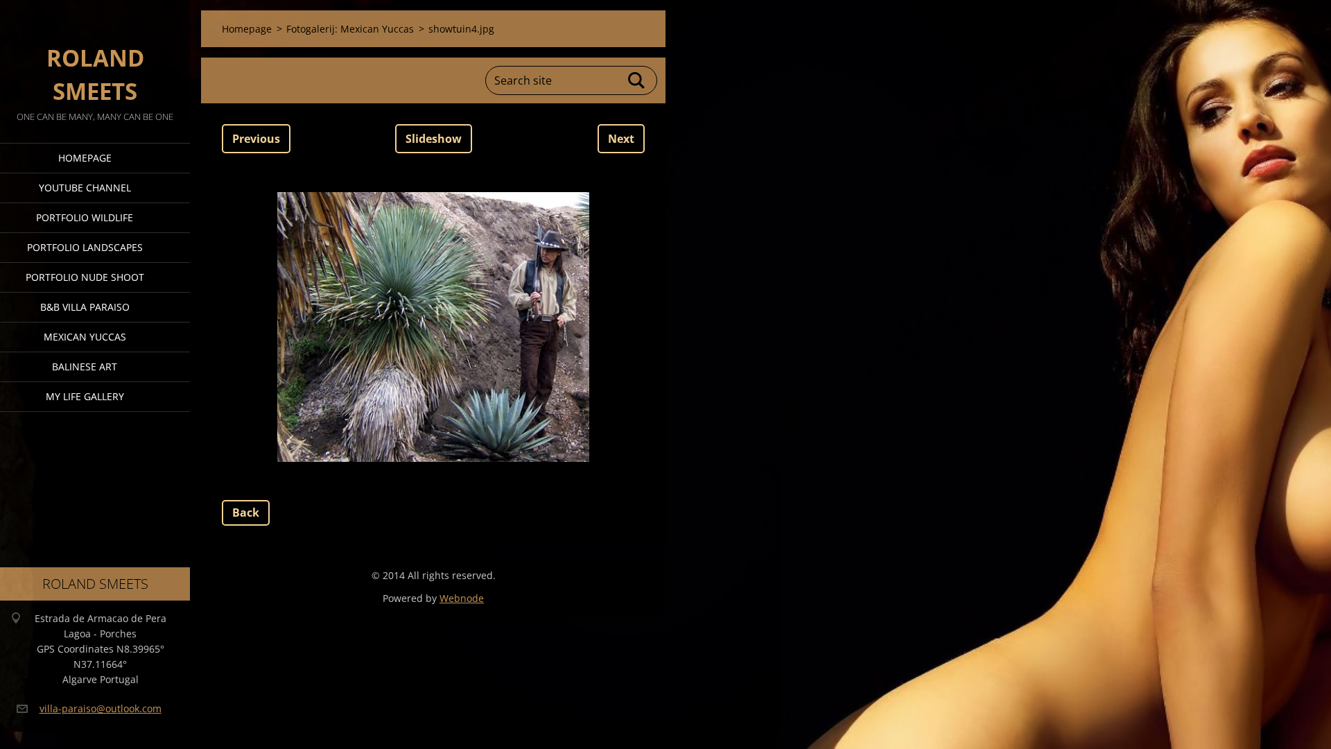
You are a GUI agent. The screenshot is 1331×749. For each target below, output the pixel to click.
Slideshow (434, 138)
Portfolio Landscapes (85, 247)
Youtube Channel (85, 187)
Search (637, 80)
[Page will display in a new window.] (433, 327)
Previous (256, 138)
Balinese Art (84, 366)
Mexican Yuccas (85, 336)
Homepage (85, 157)
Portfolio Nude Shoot (85, 277)
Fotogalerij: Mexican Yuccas (350, 28)
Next (621, 138)
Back (245, 512)
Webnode (462, 598)
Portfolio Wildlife (84, 217)
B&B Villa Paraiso (85, 306)
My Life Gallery (85, 396)
